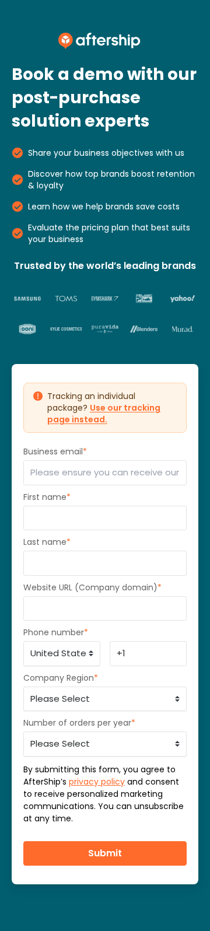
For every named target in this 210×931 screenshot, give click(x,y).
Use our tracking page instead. (103, 413)
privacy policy (97, 782)
